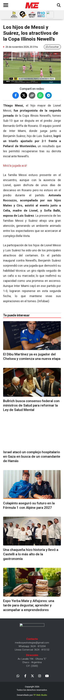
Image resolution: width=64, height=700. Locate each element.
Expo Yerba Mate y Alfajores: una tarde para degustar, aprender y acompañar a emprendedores (28, 605)
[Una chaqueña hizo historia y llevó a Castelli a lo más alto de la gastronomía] (32, 531)
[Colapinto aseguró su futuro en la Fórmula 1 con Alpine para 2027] (32, 484)
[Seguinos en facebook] (25, 676)
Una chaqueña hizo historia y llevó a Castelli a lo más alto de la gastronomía (30, 554)
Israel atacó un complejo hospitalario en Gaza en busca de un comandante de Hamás (31, 456)
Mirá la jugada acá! (15, 165)
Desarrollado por (32, 695)
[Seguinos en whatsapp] (18, 676)
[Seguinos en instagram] (40, 676)
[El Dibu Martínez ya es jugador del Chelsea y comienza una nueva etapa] (32, 335)
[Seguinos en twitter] (32, 676)
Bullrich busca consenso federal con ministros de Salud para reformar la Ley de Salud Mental (31, 405)
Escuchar (54, 47)
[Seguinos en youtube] (47, 676)
